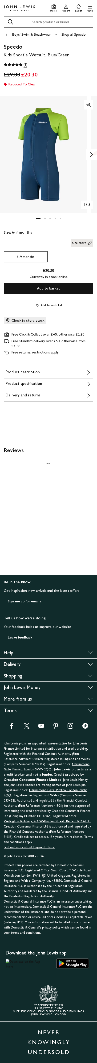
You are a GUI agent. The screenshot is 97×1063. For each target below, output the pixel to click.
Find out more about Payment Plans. (29, 847)
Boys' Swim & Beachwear (31, 34)
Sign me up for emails (24, 601)
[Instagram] (70, 727)
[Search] (10, 22)
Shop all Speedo (73, 34)
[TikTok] (85, 727)
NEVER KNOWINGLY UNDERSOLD (48, 1042)
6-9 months (26, 256)
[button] (90, 7)
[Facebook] (12, 727)
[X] (26, 727)
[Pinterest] (56, 727)
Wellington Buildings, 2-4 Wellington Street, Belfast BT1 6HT (47, 821)
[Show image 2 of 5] (91, 154)
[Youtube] (41, 727)
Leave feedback (20, 637)
